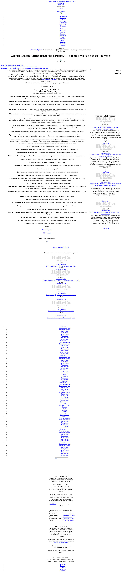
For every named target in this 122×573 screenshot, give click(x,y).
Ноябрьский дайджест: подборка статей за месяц (61, 295)
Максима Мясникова (49, 79)
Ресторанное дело (61, 269)
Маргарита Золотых (69, 515)
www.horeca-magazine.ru (61, 542)
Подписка (61, 4)
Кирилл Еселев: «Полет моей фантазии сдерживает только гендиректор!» (105, 155)
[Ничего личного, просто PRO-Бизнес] (61, 63)
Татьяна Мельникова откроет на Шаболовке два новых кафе (61, 280)
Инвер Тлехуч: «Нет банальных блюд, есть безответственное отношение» (105, 128)
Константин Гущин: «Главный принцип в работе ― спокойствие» (105, 213)
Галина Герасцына (68, 520)
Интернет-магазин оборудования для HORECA (61, 1)
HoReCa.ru (53, 504)
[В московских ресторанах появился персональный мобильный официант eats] (61, 67)
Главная (33, 50)
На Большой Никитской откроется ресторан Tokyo (61, 266)
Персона (39, 50)
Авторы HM (61, 3)
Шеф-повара (47, 233)
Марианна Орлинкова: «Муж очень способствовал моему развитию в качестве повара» (105, 184)
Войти (61, 8)
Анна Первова (67, 517)
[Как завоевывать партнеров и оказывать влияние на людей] (61, 65)
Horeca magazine (47, 230)
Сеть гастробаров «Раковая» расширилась (61, 311)
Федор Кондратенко (69, 518)
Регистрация (61, 11)
